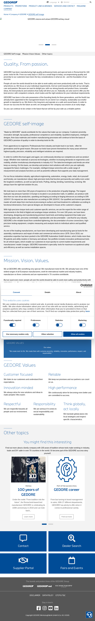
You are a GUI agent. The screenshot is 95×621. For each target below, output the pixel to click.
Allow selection (47, 334)
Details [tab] (47, 292)
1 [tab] (41, 44)
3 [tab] (54, 44)
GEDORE (23, 14)
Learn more (28, 517)
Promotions (21, 6)
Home (6, 14)
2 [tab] (47, 44)
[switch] (36, 325)
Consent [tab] (16, 292)
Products (8, 6)
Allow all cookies (78, 334)
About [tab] (78, 292)
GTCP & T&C (60, 595)
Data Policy (47, 595)
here (88, 311)
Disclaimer (35, 595)
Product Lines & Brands (40, 6)
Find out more (67, 517)
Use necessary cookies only (17, 334)
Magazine (81, 6)
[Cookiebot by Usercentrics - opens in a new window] (82, 285)
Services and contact (64, 6)
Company (8, 9)
